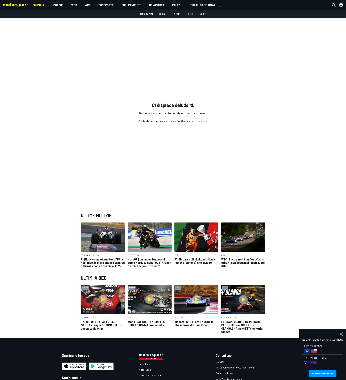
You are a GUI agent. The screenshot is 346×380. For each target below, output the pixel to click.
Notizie (178, 13)
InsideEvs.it (145, 363)
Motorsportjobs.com (150, 375)
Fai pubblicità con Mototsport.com (235, 367)
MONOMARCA (156, 5)
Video (203, 13)
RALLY (176, 5)
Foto (191, 13)
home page (200, 121)
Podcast (163, 13)
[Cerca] (333, 5)
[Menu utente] (341, 5)
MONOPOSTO (106, 5)
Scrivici (220, 361)
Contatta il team (225, 373)
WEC (74, 5)
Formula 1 (38, 5)
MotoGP (58, 5)
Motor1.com (145, 369)
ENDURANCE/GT (131, 5)
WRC (87, 5)
